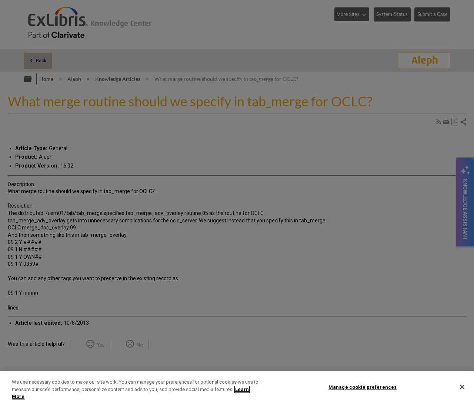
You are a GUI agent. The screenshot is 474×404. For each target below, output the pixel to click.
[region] (237, 387)
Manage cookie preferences (362, 387)
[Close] (462, 387)
